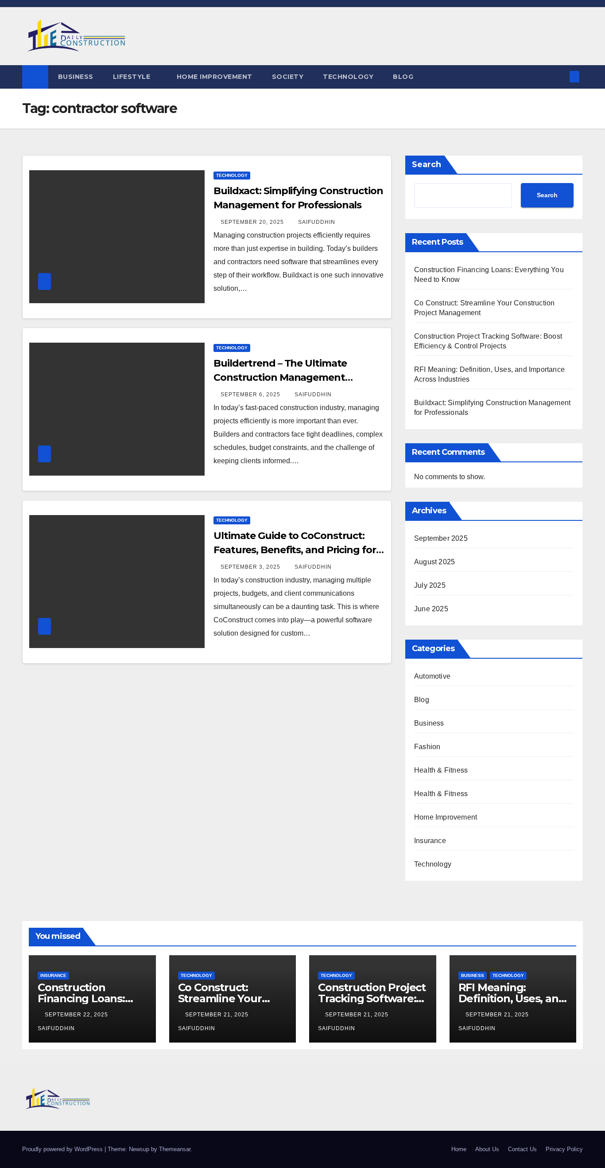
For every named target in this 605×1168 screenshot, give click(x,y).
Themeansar (174, 1149)
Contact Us (522, 1149)
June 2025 (431, 609)
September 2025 (441, 538)
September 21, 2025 (217, 1015)
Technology (348, 77)
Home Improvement (214, 77)
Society (288, 77)
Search (426, 164)
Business (75, 77)
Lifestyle (132, 77)
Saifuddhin (316, 222)
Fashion (427, 746)
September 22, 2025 (77, 1015)
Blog (403, 77)
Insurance (430, 840)
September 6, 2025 (251, 394)
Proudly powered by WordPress (63, 1149)
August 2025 (434, 562)
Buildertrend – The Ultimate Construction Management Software (280, 377)
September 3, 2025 (251, 567)
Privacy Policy (564, 1149)
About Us (487, 1149)
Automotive (432, 676)
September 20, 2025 (253, 222)
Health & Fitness (441, 770)
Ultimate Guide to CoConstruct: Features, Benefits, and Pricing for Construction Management (294, 550)
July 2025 (430, 585)
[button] (559, 76)
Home (458, 1149)
